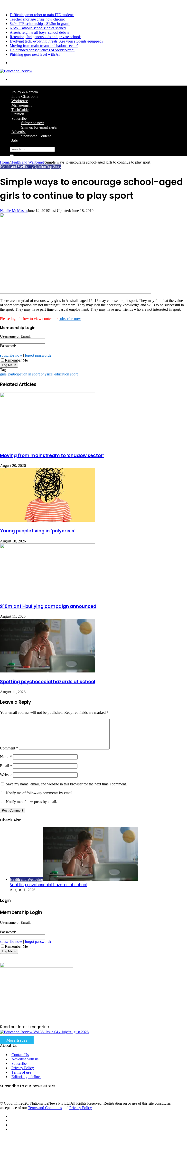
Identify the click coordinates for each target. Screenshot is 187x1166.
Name (6, 757)
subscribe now (70, 319)
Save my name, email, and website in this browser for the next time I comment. (66, 784)
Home (4, 162)
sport (74, 374)
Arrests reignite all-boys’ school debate (39, 32)
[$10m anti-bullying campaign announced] (47, 596)
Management (21, 105)
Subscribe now (32, 123)
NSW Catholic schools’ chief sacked (38, 28)
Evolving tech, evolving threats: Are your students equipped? (56, 41)
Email (6, 766)
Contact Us (20, 1055)
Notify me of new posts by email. (31, 802)
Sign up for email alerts (39, 127)
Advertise (18, 132)
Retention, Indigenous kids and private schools (45, 37)
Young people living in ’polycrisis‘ (38, 531)
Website (6, 775)
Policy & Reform (24, 92)
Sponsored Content (36, 136)
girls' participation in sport (20, 374)
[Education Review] (16, 71)
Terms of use (21, 1072)
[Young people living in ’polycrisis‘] (47, 520)
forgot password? (38, 355)
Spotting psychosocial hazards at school (47, 681)
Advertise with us (24, 1059)
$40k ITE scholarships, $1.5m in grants (40, 24)
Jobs (14, 140)
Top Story (53, 167)
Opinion (17, 114)
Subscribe (19, 118)
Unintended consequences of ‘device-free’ (42, 50)
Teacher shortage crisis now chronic (37, 19)
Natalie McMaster (14, 211)
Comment (9, 748)
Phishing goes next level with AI (35, 54)
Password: (8, 346)
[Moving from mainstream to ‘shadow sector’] (47, 445)
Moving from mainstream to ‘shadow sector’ (44, 46)
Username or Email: (15, 336)
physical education (55, 374)
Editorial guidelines (26, 1077)
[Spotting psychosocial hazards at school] (47, 671)
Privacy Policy (22, 1068)
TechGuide (19, 110)
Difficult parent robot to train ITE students (42, 15)
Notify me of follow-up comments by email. (39, 793)
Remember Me (16, 360)
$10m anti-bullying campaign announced (48, 606)
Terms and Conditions (45, 1108)
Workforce (19, 101)
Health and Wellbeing (27, 162)
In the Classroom (24, 96)
